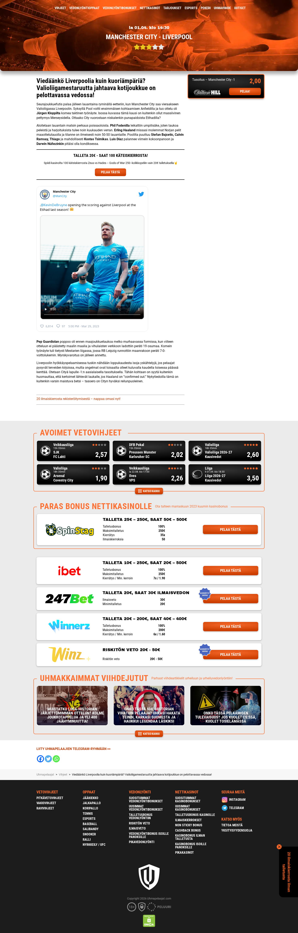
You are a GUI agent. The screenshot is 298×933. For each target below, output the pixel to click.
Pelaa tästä (230, 529)
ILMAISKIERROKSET (188, 820)
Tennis (88, 814)
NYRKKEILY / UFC (94, 845)
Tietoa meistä (232, 825)
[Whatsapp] (56, 758)
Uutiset (240, 8)
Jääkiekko (90, 798)
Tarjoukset (172, 8)
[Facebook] (40, 758)
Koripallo (90, 808)
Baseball (90, 824)
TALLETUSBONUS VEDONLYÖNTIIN (140, 816)
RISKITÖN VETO (139, 823)
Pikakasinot (184, 852)
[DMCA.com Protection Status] (149, 921)
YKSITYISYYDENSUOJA (236, 830)
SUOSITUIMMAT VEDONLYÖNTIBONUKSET (146, 799)
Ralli (87, 839)
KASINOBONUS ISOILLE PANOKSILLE (190, 845)
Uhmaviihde (222, 8)
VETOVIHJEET (47, 792)
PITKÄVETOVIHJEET (49, 798)
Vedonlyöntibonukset (120, 8)
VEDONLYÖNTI (140, 792)
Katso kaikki (151, 491)
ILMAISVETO (137, 828)
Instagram (237, 800)
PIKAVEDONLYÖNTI (141, 842)
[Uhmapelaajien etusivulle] (33, 8)
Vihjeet (60, 8)
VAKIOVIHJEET (46, 803)
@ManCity (60, 196)
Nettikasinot (150, 8)
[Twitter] (48, 758)
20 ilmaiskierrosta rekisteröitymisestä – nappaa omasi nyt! (78, 399)
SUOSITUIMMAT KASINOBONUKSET (187, 799)
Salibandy (91, 829)
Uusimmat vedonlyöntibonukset (146, 807)
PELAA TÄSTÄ (110, 172)
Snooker (89, 834)
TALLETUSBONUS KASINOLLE (195, 815)
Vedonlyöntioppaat (84, 8)
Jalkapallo (92, 803)
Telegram (236, 808)
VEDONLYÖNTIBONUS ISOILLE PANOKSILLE (149, 835)
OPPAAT (89, 792)
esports (191, 8)
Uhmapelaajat (45, 774)
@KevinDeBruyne (54, 205)
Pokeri (206, 8)
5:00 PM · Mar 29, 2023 (83, 326)
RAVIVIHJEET (45, 808)
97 (63, 326)
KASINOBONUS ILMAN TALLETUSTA (190, 837)
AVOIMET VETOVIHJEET (81, 432)
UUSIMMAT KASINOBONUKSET (187, 807)
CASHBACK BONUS (188, 830)
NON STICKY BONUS (188, 825)
